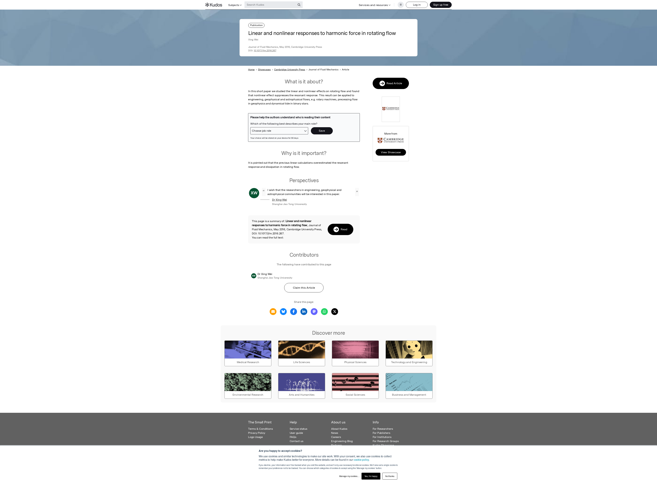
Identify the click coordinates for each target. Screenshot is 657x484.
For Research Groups (386, 441)
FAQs (293, 437)
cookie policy (361, 460)
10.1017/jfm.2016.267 (265, 50)
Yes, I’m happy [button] (370, 476)
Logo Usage (255, 437)
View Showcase (391, 152)
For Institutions (382, 437)
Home (251, 69)
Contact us (296, 441)
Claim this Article (304, 287)
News (334, 433)
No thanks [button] (389, 476)
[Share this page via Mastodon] (314, 311)
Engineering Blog (342, 441)
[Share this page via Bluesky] (283, 311)
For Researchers (383, 428)
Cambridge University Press (289, 69)
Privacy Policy (256, 433)
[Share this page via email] (273, 311)
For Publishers (381, 433)
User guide (296, 433)
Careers (336, 437)
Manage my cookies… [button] (349, 476)
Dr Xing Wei (279, 200)
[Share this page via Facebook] (293, 311)
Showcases (264, 69)
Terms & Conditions (260, 428)
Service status (298, 428)
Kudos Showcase (383, 445)
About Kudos (339, 428)
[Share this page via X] (334, 311)
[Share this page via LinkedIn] (304, 311)
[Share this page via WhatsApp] (324, 311)
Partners (336, 445)
